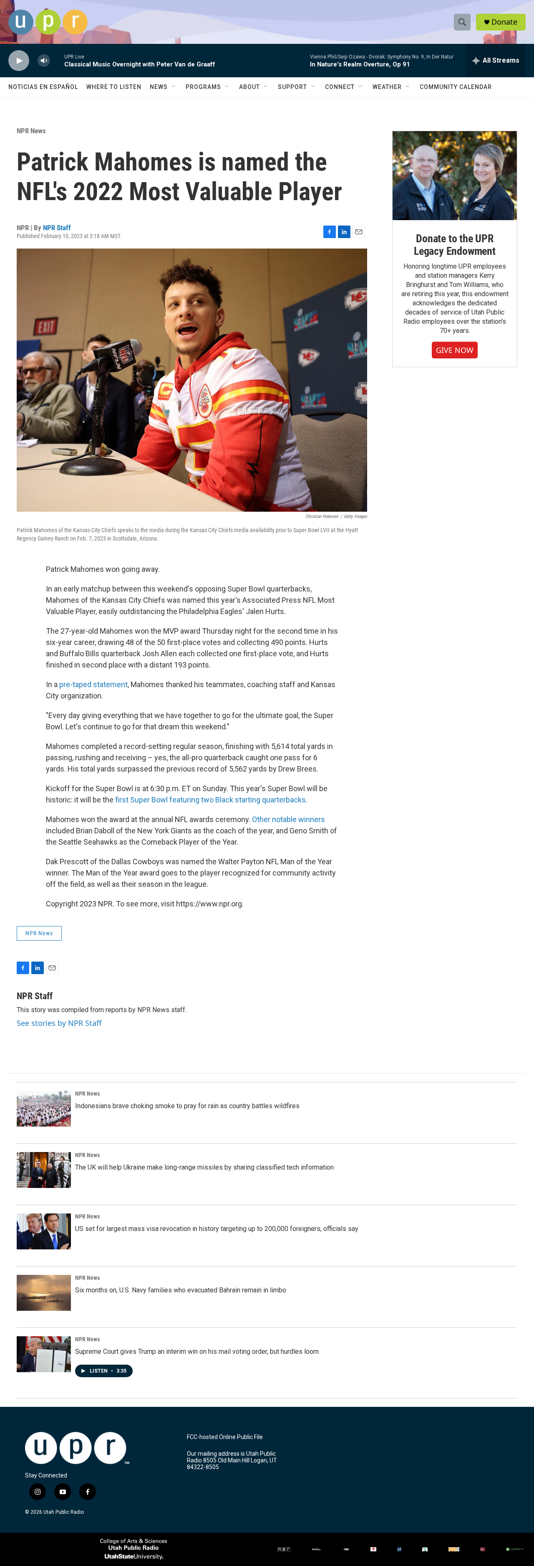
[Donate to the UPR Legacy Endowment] (455, 175)
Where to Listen (113, 87)
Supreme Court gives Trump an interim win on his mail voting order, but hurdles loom (197, 1351)
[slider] (57, 60)
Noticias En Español (43, 87)
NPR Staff (57, 227)
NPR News (31, 131)
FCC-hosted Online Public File (225, 1437)
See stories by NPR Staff (59, 1023)
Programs (203, 87)
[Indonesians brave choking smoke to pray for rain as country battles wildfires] (44, 1109)
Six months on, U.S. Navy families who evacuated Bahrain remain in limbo (180, 1290)
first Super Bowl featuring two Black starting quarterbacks (210, 799)
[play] (18, 61)
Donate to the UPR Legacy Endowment (455, 244)
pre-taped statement (93, 684)
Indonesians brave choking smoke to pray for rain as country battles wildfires (187, 1106)
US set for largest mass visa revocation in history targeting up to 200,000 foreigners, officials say (216, 1229)
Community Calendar (456, 87)
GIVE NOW (455, 350)
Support (292, 87)
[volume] (44, 60)
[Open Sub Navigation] (174, 87)
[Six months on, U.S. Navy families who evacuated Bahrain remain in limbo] (44, 1293)
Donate (504, 22)
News (159, 87)
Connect (340, 87)
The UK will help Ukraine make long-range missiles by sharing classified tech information (204, 1167)
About (249, 87)
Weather (387, 87)
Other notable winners (288, 819)
